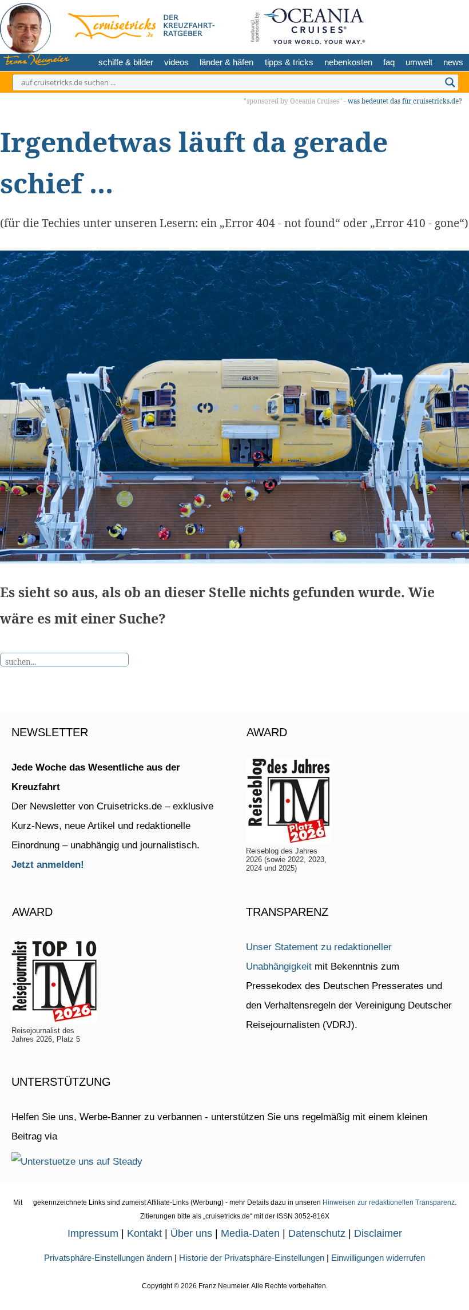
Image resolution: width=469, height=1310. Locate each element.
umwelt (419, 62)
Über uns (191, 1233)
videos (176, 62)
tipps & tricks (289, 62)
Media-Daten (250, 1233)
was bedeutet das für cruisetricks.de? (405, 101)
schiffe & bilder (125, 62)
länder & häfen (226, 62)
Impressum (92, 1233)
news (453, 62)
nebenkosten (348, 62)
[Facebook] (455, 24)
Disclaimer (378, 1233)
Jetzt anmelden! (47, 864)
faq (389, 62)
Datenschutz (316, 1233)
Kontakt (144, 1233)
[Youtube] (437, 24)
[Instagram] (418, 24)
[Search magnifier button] (450, 82)
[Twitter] (401, 24)
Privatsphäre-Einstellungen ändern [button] (108, 1258)
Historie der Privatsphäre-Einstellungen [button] (251, 1258)
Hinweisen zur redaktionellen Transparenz (389, 1202)
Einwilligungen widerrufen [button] (378, 1258)
